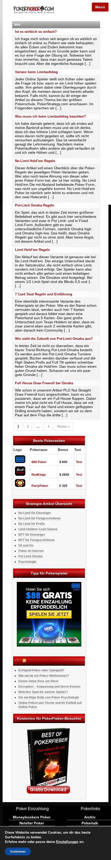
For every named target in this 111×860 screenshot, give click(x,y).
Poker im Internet (31, 551)
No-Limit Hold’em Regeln (35, 161)
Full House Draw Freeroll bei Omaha (44, 383)
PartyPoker (39, 486)
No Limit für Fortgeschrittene (39, 518)
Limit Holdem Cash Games (38, 529)
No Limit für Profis (31, 524)
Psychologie (27, 562)
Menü (100, 7)
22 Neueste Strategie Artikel (51, 661)
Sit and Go (25, 545)
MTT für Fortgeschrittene (36, 540)
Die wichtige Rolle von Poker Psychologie (48, 697)
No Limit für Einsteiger (34, 513)
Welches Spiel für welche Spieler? (43, 692)
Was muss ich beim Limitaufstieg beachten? (50, 116)
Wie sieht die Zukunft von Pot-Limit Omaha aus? (54, 339)
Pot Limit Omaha (30, 556)
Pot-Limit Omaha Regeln (34, 205)
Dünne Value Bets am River (38, 681)
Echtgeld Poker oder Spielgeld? (41, 670)
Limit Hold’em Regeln (32, 250)
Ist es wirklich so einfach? (36, 32)
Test (79, 462)
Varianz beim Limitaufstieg (36, 72)
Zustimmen (18, 851)
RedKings (38, 475)
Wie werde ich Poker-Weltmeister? (43, 676)
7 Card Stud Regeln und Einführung (43, 294)
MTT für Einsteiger (31, 534)
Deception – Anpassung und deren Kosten (49, 686)
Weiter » (63, 426)
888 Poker (38, 462)
